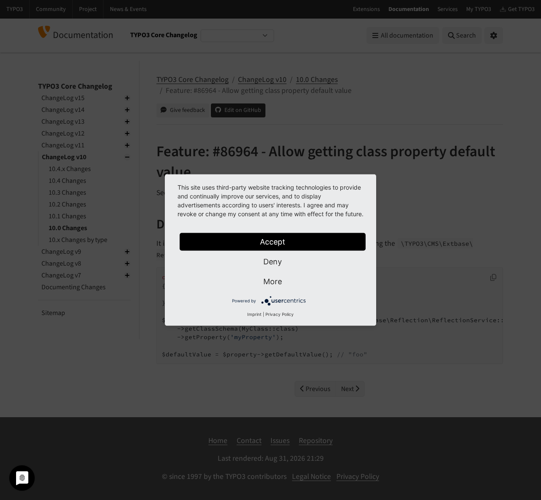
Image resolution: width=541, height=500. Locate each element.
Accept (272, 241)
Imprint (254, 314)
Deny (272, 261)
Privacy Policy (279, 314)
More (272, 281)
